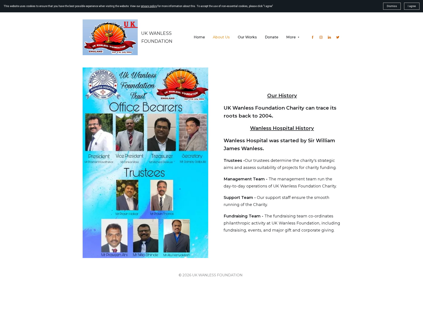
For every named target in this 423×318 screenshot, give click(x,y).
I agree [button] (412, 6)
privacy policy (149, 6)
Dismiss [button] (392, 6)
